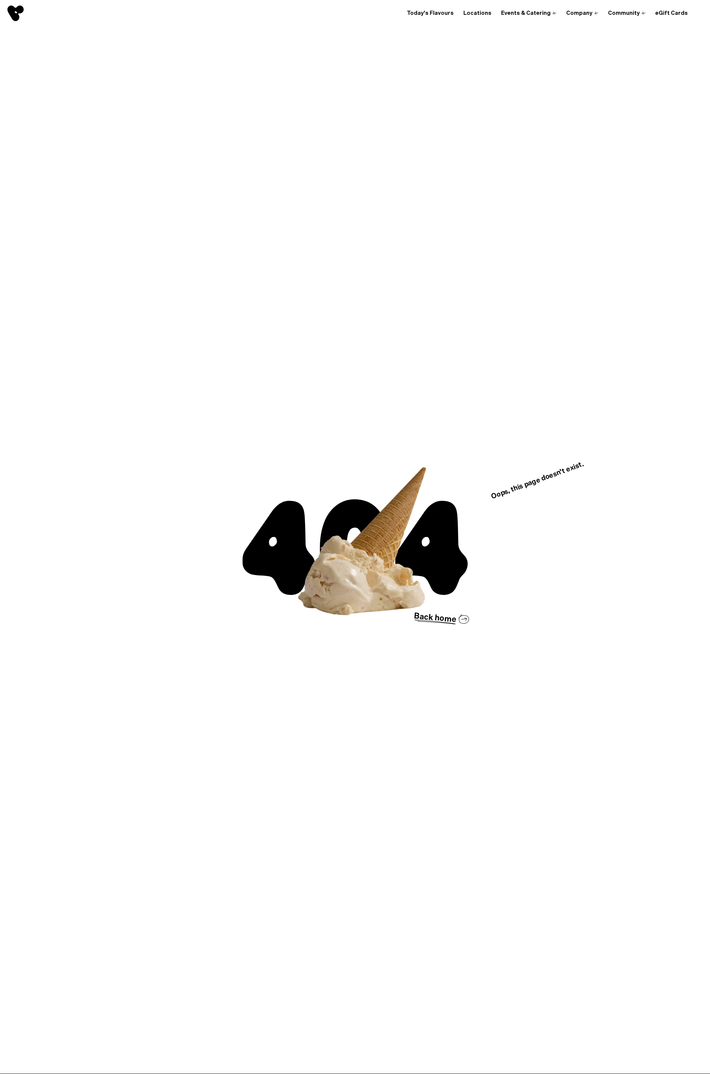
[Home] (15, 13)
